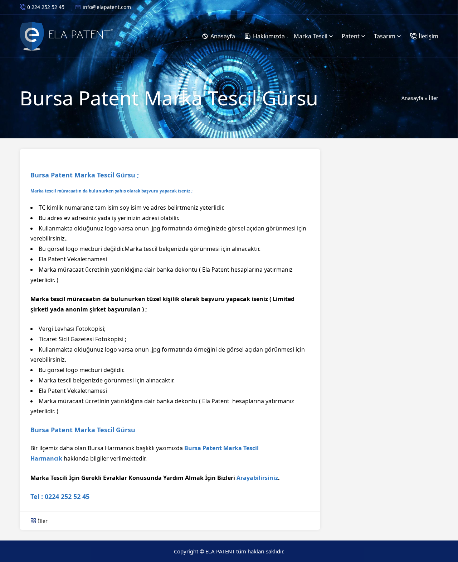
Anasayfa (412, 98)
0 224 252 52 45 (45, 7)
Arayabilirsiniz (257, 478)
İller (433, 98)
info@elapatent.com (107, 7)
